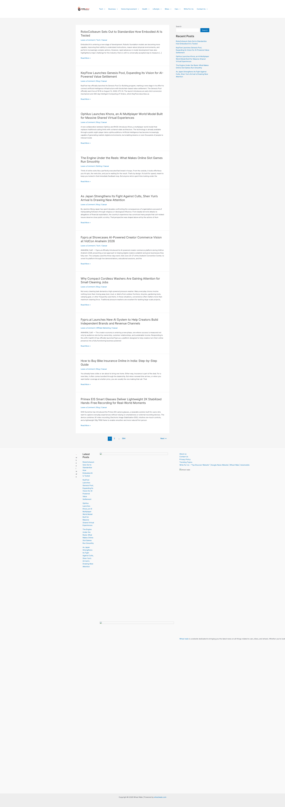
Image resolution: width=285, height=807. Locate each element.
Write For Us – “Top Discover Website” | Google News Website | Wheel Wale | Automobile (214, 465)
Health (144, 9)
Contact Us (201, 9)
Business (112, 9)
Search (178, 26)
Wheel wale (184, 639)
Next (163, 438)
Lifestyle (156, 9)
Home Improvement (129, 9)
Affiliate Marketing (103, 328)
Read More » (86, 58)
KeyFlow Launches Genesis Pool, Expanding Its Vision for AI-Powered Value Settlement (192, 50)
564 (123, 438)
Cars (176, 9)
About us (182, 454)
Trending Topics (185, 462)
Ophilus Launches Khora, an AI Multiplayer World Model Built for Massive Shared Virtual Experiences (192, 58)
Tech (101, 9)
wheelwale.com (160, 797)
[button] (104, 9)
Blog (98, 81)
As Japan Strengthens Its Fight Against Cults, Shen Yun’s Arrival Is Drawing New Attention (192, 74)
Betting (99, 166)
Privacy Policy (184, 459)
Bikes (167, 9)
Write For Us (188, 9)
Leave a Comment (88, 40)
